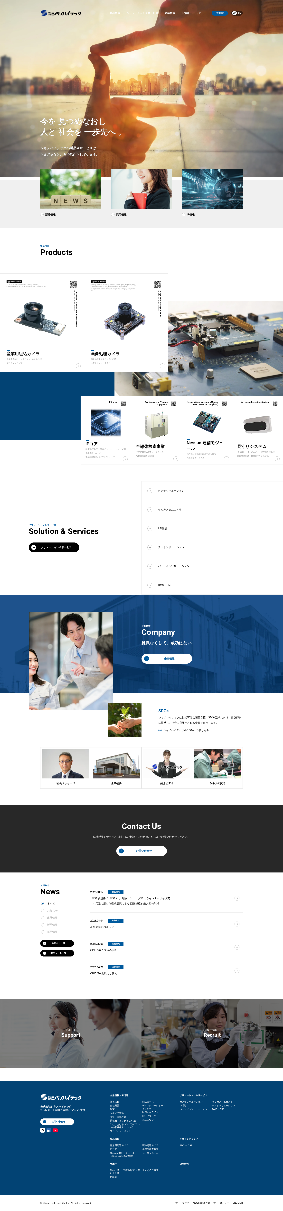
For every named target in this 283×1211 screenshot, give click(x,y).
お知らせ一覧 (58, 943)
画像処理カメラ (150, 1145)
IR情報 (186, 13)
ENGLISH (238, 1202)
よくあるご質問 (150, 1170)
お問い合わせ (144, 850)
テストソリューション (223, 1105)
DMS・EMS (218, 1109)
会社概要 (114, 1105)
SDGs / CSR (186, 1145)
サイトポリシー (221, 1202)
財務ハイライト (150, 1112)
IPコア (113, 1149)
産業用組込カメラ (119, 1145)
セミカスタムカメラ (222, 1101)
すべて (51, 903)
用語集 (113, 1177)
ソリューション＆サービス (142, 13)
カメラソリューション (191, 1101)
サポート (201, 13)
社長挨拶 (114, 1101)
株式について (149, 1119)
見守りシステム (150, 1153)
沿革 (112, 1109)
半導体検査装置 (150, 1149)
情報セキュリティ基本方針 (124, 1120)
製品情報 (115, 13)
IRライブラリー (150, 1116)
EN (239, 13)
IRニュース (148, 1101)
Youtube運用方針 (201, 1202)
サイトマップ (182, 1202)
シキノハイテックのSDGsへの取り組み (186, 730)
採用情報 (220, 13)
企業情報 (170, 13)
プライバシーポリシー (121, 1131)
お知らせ (52, 910)
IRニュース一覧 (58, 953)
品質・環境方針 (118, 1116)
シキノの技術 (117, 1113)
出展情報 (52, 917)
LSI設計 (184, 1105)
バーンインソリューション (193, 1109)
